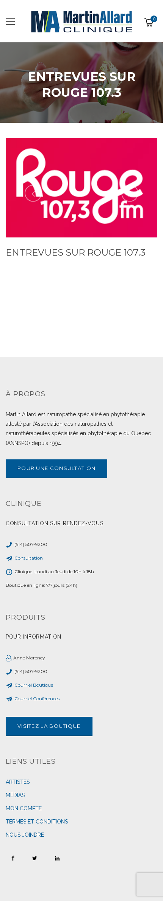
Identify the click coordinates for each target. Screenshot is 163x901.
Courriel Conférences (37, 698)
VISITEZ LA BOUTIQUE (49, 726)
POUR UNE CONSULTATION (56, 468)
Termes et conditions (37, 822)
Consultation (28, 558)
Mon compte (24, 808)
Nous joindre (25, 835)
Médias (15, 795)
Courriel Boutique (33, 685)
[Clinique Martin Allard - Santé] (81, 21)
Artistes (18, 782)
